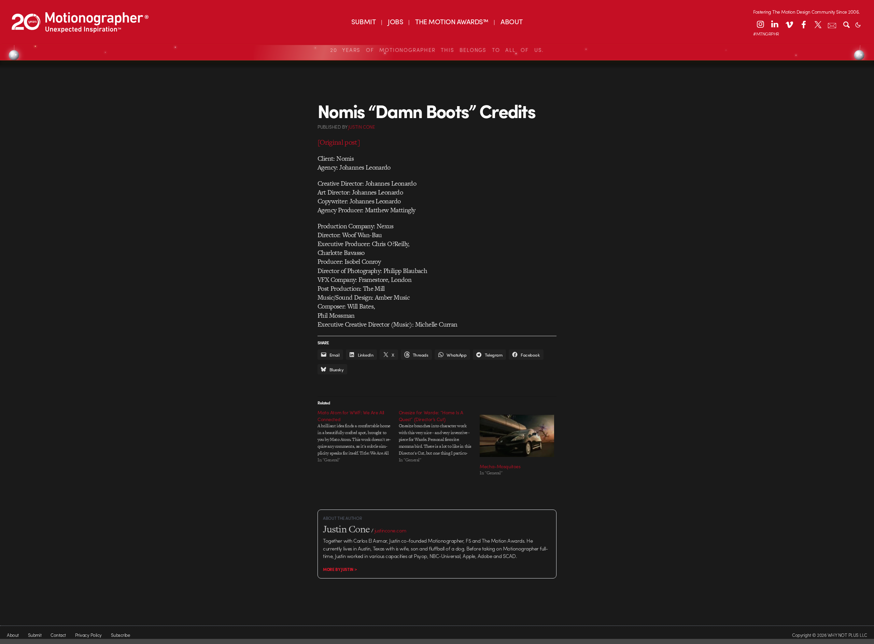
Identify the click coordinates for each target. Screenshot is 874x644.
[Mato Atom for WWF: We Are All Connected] (358, 436)
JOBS (395, 21)
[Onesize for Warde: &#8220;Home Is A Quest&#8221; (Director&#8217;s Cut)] (439, 436)
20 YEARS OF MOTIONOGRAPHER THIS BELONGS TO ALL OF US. (437, 50)
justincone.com (391, 530)
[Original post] (339, 142)
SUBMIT (363, 21)
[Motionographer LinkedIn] (775, 24)
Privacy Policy (88, 635)
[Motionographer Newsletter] (832, 24)
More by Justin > (340, 569)
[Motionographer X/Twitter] (818, 24)
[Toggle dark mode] (858, 24)
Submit (35, 635)
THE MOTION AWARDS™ (451, 21)
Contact (58, 635)
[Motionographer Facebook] (803, 24)
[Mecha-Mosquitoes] (517, 436)
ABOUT (511, 21)
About (12, 635)
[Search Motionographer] (846, 24)
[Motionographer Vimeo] (789, 24)
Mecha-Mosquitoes (500, 466)
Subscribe (120, 635)
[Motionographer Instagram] (760, 24)
